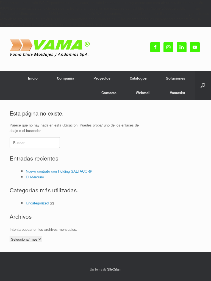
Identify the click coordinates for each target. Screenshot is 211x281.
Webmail (143, 92)
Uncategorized (37, 203)
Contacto (108, 92)
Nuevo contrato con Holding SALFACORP (59, 171)
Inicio (33, 78)
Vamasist (177, 92)
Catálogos (138, 78)
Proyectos (101, 78)
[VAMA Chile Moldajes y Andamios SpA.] (51, 48)
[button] (203, 85)
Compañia (65, 78)
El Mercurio (35, 176)
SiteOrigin (114, 269)
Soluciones (175, 78)
